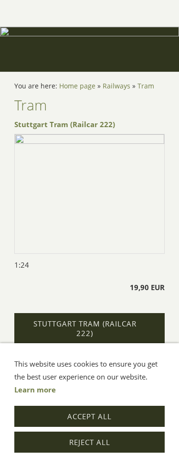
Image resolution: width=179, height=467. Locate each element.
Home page (77, 86)
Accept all (89, 416)
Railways (116, 86)
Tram (145, 86)
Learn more (35, 389)
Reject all (89, 442)
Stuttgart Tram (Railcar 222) (64, 124)
